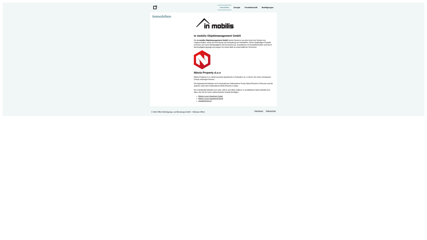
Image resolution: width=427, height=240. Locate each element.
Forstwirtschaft (251, 7)
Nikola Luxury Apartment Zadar (210, 96)
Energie (237, 7)
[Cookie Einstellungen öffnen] (5, 237)
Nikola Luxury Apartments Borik (210, 99)
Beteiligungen (268, 7)
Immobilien (224, 7)
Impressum (258, 111)
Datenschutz (271, 111)
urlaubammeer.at (204, 101)
